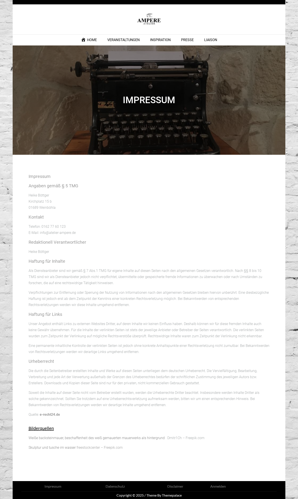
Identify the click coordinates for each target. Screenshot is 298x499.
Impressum (53, 486)
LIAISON (210, 40)
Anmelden (218, 486)
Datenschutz (115, 486)
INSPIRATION (160, 40)
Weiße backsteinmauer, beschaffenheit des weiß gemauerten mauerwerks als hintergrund (97, 438)
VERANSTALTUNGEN (123, 40)
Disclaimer (175, 486)
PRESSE (187, 40)
